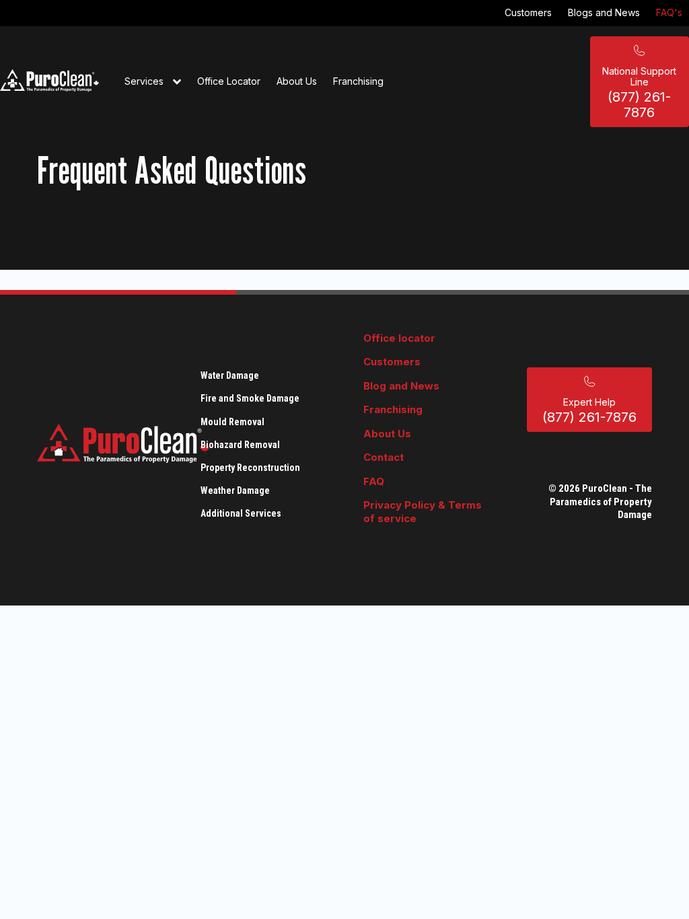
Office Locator (228, 81)
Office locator (399, 338)
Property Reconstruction (250, 467)
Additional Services (241, 513)
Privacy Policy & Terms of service (422, 512)
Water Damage (230, 375)
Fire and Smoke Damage (250, 398)
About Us (297, 81)
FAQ (373, 481)
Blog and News (401, 385)
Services (145, 81)
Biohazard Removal (240, 444)
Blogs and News (604, 12)
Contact (383, 457)
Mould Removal (232, 421)
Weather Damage (235, 490)
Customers (528, 12)
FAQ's (669, 12)
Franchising (358, 81)
